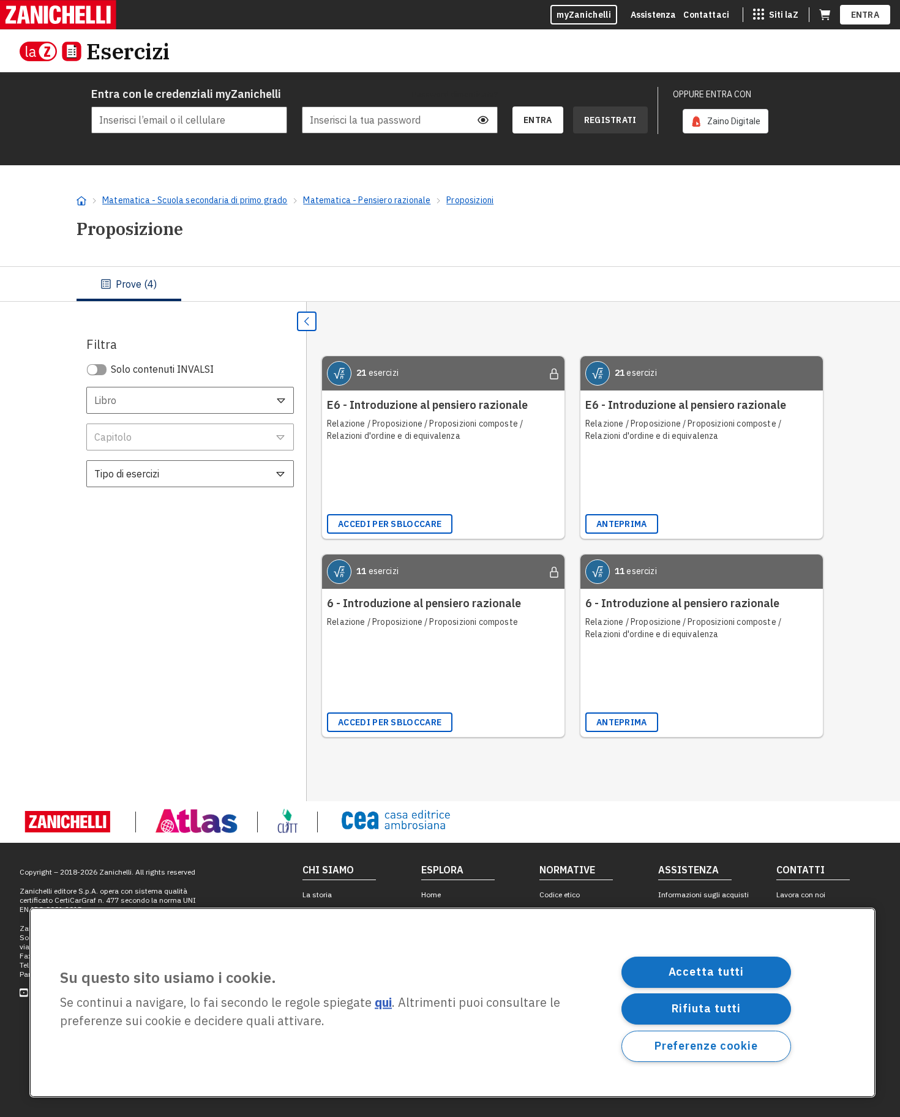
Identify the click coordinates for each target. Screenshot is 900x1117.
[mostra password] (483, 120)
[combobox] (190, 400)
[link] (725, 121)
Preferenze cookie (706, 1046)
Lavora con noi (800, 894)
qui (383, 1003)
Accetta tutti (706, 972)
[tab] (129, 284)
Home (431, 894)
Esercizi (128, 51)
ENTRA (865, 14)
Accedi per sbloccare (389, 523)
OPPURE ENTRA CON (712, 94)
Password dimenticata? (455, 94)
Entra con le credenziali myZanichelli (186, 94)
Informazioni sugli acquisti (703, 894)
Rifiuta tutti (706, 1008)
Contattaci (706, 14)
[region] (452, 1002)
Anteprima (621, 523)
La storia (317, 894)
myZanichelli (584, 14)
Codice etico (559, 894)
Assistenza (654, 14)
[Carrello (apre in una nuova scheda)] (824, 14)
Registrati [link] (610, 119)
